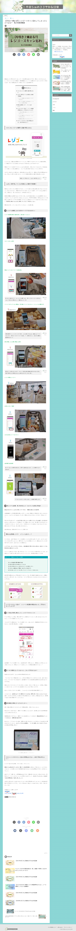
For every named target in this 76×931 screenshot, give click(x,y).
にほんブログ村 (8, 793)
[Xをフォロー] (20, 830)
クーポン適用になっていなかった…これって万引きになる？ (26, 116)
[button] (38, 54)
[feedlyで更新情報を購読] (31, 830)
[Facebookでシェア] (19, 54)
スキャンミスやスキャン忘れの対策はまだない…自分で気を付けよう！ (25, 121)
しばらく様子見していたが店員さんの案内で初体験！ (25, 95)
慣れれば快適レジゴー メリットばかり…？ (25, 105)
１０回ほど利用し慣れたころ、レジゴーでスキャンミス (26, 113)
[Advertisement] (26, 66)
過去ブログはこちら (58, 51)
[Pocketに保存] (28, 54)
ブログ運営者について (52, 927)
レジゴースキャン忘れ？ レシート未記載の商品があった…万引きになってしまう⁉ (25, 109)
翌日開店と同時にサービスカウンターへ (26, 118)
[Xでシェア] (14, 54)
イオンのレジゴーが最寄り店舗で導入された (25, 91)
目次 (26, 88)
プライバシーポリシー (68, 927)
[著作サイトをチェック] (14, 830)
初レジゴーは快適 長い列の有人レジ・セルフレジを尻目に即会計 (26, 102)
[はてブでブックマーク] (23, 54)
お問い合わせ (60, 927)
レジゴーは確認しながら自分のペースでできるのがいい (26, 99)
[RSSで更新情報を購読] (37, 830)
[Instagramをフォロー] (26, 830)
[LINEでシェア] (33, 54)
